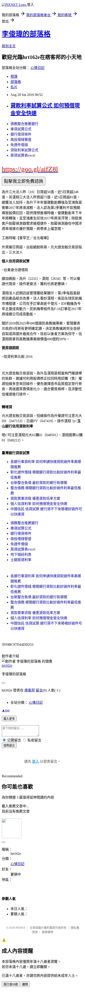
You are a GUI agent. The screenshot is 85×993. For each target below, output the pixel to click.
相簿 (13, 76)
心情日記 (37, 68)
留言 (39, 690)
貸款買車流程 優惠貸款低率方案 (35, 498)
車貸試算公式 (20, 129)
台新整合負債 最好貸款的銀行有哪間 (38, 483)
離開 (25, 984)
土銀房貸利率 (20, 560)
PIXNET (21, 927)
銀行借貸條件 (20, 134)
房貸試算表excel (22, 155)
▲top (6, 710)
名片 (13, 87)
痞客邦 (29, 690)
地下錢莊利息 (20, 554)
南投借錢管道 (20, 139)
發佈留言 (9, 745)
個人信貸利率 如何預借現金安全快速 (38, 504)
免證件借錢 (19, 145)
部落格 (15, 82)
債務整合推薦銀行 (24, 124)
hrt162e (7, 665)
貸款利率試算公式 (24, 150)
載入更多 (9, 718)
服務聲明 (47, 932)
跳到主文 (9, 46)
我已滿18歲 (10, 984)
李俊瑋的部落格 (26, 34)
